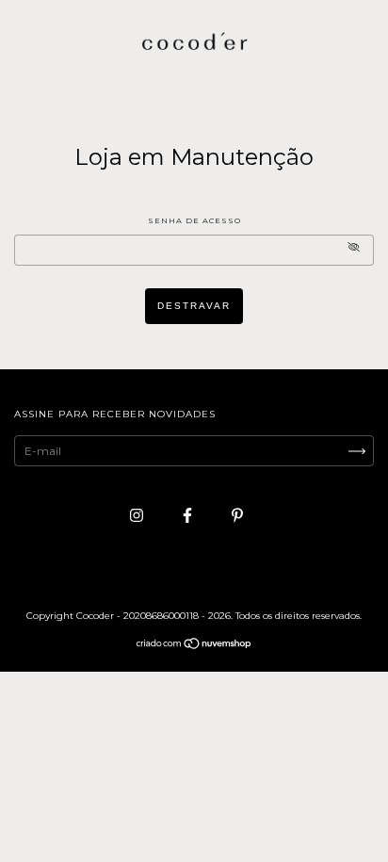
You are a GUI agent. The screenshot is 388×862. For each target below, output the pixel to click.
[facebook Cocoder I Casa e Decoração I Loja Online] (188, 515)
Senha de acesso (194, 220)
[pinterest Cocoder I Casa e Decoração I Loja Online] (237, 515)
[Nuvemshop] (194, 646)
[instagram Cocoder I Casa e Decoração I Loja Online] (138, 515)
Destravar (194, 306)
